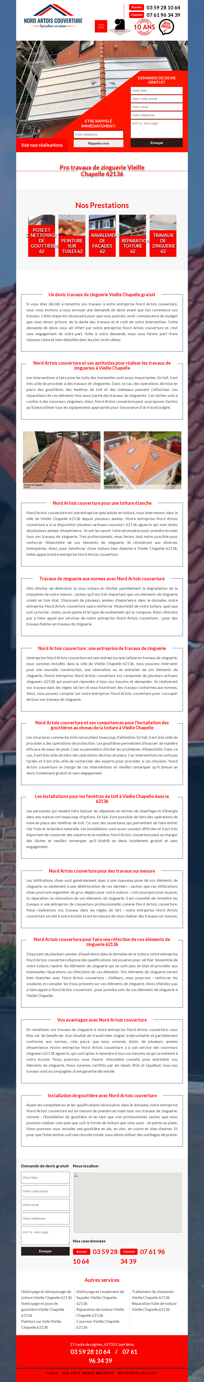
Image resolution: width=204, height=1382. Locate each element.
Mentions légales (137, 1373)
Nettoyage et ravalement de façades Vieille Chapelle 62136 (100, 1297)
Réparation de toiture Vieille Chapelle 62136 (100, 1312)
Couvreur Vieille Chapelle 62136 (97, 1324)
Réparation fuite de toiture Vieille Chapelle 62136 (154, 1306)
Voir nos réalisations (42, 145)
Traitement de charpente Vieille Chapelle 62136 (153, 1294)
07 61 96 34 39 (163, 15)
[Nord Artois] (53, 16)
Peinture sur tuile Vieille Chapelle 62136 (41, 1324)
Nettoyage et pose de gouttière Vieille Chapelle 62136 (42, 1309)
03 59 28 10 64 (163, 7)
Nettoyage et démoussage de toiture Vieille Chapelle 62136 (46, 1294)
